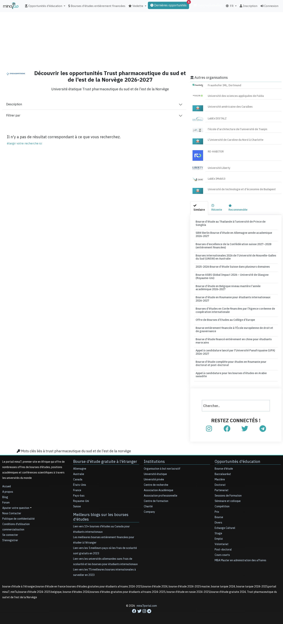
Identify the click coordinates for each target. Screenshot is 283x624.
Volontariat (222, 544)
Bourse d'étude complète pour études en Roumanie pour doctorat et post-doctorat (231, 363)
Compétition (222, 506)
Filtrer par (13, 115)
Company (149, 512)
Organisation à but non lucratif (162, 469)
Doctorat (220, 485)
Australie (78, 474)
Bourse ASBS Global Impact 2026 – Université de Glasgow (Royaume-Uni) (232, 276)
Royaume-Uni (81, 501)
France (77, 490)
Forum (6, 503)
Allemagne (79, 469)
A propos (7, 492)
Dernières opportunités (171, 5)
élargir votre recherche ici (24, 143)
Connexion (270, 6)
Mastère (220, 479)
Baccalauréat (223, 474)
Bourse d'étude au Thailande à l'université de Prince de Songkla (230, 223)
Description (14, 104)
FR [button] (231, 6)
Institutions (154, 461)
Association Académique (158, 490)
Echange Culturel (225, 528)
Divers (218, 523)
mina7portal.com (147, 606)
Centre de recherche (156, 485)
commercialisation (209, 5)
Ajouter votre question (15, 508)
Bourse (219, 517)
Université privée (154, 479)
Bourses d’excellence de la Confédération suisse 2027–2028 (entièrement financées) (233, 246)
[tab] (199, 208)
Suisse (77, 506)
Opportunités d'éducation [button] (45, 6)
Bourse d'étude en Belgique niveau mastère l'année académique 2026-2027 (228, 287)
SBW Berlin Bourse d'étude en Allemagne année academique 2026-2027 (234, 234)
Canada (77, 479)
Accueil (6, 486)
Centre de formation (156, 501)
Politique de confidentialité (18, 519)
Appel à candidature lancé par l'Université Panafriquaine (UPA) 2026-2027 (235, 352)
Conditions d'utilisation (16, 524)
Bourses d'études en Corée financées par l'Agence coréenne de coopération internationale (235, 310)
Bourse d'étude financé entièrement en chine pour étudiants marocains (234, 341)
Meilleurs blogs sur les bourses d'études (100, 517)
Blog (5, 497)
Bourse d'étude (224, 469)
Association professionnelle (160, 496)
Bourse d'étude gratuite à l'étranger (105, 461)
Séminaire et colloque (228, 501)
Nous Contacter (11, 513)
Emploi (219, 539)
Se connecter (10, 535)
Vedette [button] (137, 6)
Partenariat (222, 490)
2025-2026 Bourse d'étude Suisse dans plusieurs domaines (233, 267)
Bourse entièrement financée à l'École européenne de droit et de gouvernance (234, 329)
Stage (218, 533)
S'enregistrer (10, 540)
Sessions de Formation (228, 496)
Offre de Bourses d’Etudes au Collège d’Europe (225, 320)
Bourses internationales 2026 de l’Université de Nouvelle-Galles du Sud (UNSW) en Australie (236, 257)
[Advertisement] (141, 39)
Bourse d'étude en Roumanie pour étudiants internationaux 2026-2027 (233, 299)
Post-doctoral (223, 550)
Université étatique (155, 474)
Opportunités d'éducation (237, 461)
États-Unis (79, 485)
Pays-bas (79, 496)
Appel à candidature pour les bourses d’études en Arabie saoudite (231, 375)
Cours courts (222, 555)
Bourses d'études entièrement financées (97, 6)
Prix (217, 512)
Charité (148, 506)
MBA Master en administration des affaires (240, 560)
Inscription (249, 6)
